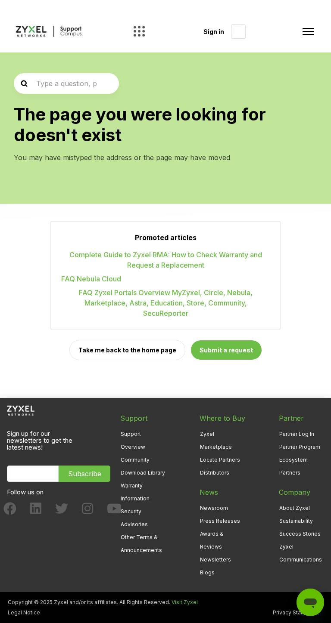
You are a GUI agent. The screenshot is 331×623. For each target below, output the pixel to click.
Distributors (214, 472)
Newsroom (214, 508)
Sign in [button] (213, 31)
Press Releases (220, 521)
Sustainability (296, 521)
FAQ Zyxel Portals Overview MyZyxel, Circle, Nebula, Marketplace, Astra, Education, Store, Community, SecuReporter (166, 303)
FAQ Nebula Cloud (91, 278)
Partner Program (299, 447)
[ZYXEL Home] (20, 410)
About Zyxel (294, 508)
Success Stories (300, 533)
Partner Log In (296, 434)
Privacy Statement (296, 612)
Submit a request (226, 350)
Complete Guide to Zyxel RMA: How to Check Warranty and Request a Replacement (165, 259)
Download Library (143, 472)
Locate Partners (220, 459)
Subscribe (84, 473)
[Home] (49, 32)
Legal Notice (24, 612)
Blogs (207, 572)
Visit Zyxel (185, 602)
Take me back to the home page (127, 350)
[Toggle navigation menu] (308, 31)
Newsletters (215, 559)
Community (135, 459)
